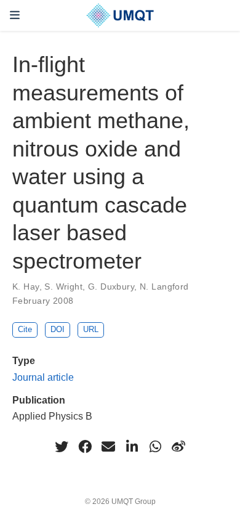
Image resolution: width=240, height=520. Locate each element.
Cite (25, 329)
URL (90, 329)
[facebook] (85, 446)
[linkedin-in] (131, 446)
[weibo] (178, 446)
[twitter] (61, 446)
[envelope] (108, 446)
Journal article (43, 377)
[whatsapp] (155, 446)
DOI (57, 329)
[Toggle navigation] (15, 15)
